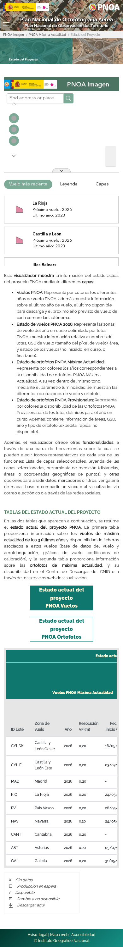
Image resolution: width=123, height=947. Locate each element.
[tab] (61, 598)
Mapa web (59, 935)
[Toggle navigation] (5, 22)
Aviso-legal (37, 935)
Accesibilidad (83, 935)
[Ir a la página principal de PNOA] (104, 6)
